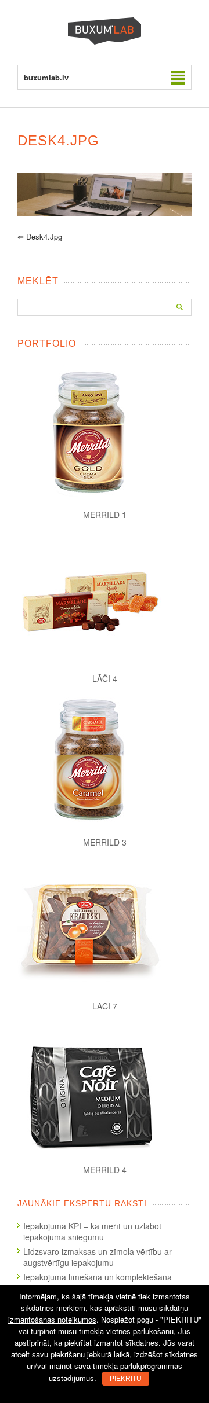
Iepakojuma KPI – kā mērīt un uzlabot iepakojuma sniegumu (92, 1231)
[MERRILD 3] (104, 760)
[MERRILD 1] (104, 433)
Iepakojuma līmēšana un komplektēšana (97, 1277)
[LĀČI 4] (104, 596)
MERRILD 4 (105, 1170)
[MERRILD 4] (104, 1088)
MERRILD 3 (105, 842)
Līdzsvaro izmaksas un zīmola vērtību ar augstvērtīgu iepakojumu (97, 1257)
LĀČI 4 (104, 678)
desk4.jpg (39, 236)
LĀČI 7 (104, 1006)
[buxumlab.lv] (104, 41)
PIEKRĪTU (126, 1379)
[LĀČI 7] (104, 924)
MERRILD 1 (105, 514)
